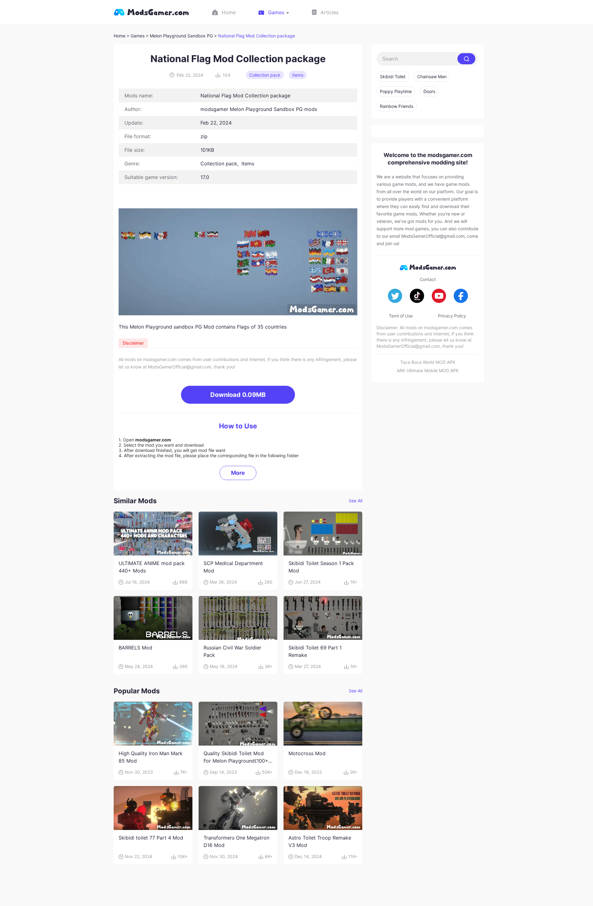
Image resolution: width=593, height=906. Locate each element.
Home (119, 35)
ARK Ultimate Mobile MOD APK (428, 370)
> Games (136, 35)
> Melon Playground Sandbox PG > (182, 35)
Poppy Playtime (396, 91)
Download (238, 394)
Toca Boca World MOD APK (427, 362)
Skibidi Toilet (393, 76)
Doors (429, 91)
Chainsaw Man (432, 76)
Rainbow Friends (396, 106)
